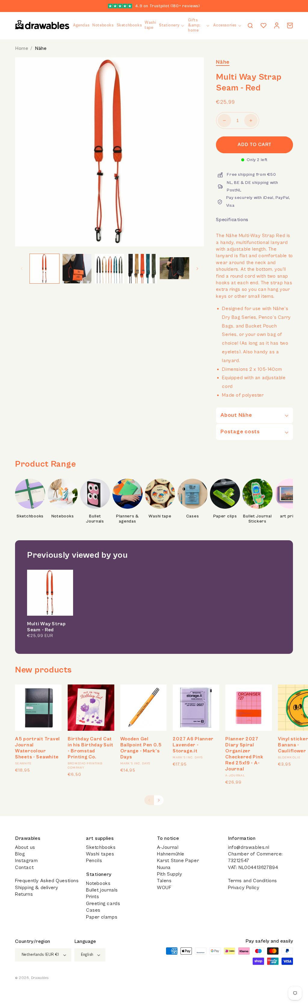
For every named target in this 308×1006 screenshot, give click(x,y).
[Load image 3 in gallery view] (109, 268)
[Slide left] (21, 268)
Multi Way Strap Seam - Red (46, 627)
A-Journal (167, 847)
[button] (172, 26)
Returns (24, 894)
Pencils (94, 860)
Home (21, 48)
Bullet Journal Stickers (257, 519)
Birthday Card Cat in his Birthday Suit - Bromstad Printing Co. (90, 748)
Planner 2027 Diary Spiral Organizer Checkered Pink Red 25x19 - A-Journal (244, 754)
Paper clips (225, 516)
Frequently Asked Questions (47, 880)
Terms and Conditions (252, 880)
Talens (164, 880)
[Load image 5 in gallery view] (174, 268)
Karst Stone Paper (178, 860)
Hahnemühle (170, 854)
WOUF (164, 887)
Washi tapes (100, 854)
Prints (92, 896)
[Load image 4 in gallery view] (142, 268)
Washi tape (160, 516)
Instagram (26, 860)
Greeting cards (103, 903)
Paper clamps (101, 917)
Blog (20, 854)
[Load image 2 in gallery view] (77, 268)
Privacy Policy (243, 887)
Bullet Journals (95, 519)
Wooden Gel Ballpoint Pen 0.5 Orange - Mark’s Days (141, 748)
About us (25, 847)
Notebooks (62, 516)
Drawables (39, 978)
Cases (192, 516)
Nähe (40, 48)
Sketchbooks (30, 516)
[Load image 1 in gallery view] (44, 268)
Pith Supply (169, 874)
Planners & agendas (127, 519)
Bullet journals (102, 890)
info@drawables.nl (248, 847)
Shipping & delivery (36, 887)
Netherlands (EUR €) (40, 955)
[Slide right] (197, 268)
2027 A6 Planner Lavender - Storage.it (193, 745)
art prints (290, 516)
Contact (24, 867)
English (87, 955)
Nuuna (164, 867)
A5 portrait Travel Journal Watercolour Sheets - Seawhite (37, 748)
